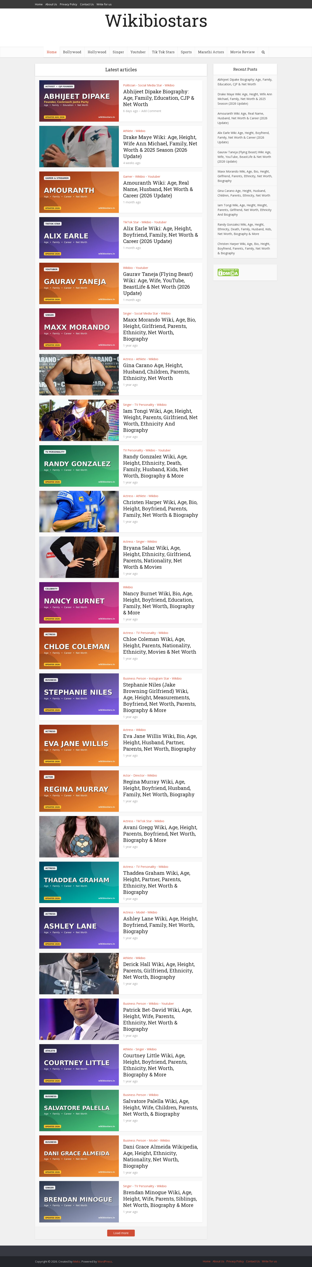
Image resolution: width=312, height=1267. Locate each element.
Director (139, 775)
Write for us (104, 4)
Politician (129, 85)
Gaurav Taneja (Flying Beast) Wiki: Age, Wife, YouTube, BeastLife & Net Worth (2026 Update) (158, 283)
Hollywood (97, 52)
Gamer (127, 176)
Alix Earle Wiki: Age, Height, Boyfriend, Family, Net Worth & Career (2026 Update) (160, 234)
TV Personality (144, 405)
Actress (128, 359)
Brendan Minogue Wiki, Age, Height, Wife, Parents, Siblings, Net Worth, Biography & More (160, 1198)
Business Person (134, 678)
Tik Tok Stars (163, 52)
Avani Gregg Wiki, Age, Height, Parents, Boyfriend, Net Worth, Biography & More (160, 833)
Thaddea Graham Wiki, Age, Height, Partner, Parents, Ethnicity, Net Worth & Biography (156, 882)
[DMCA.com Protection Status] (228, 272)
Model (140, 912)
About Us (51, 4)
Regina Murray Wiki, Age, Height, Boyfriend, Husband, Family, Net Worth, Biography (159, 788)
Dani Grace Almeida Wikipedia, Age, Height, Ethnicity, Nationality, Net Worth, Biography (160, 1156)
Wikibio (169, 85)
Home (39, 4)
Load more (121, 1233)
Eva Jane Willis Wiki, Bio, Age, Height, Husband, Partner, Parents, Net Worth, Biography (160, 742)
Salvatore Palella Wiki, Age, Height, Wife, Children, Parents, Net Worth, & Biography (160, 1107)
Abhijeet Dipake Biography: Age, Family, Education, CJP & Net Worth (158, 98)
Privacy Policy (68, 4)
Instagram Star (159, 678)
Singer (118, 52)
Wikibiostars (156, 20)
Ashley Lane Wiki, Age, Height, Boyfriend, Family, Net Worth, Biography (160, 925)
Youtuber (138, 52)
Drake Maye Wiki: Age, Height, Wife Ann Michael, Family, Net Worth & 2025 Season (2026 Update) (160, 147)
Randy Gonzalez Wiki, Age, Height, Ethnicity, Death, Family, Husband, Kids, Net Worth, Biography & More (155, 466)
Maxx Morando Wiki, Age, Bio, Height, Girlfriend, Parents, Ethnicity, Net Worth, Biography (159, 329)
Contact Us (87, 4)
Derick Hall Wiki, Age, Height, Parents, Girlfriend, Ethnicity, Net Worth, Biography (159, 970)
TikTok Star (131, 222)
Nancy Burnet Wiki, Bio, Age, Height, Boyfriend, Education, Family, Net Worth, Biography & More (159, 603)
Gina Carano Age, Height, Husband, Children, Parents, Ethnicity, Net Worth (156, 371)
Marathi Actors (211, 52)
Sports (186, 52)
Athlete (128, 131)
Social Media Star (150, 85)
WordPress (105, 1261)
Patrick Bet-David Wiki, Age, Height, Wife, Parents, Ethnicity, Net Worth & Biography (157, 1019)
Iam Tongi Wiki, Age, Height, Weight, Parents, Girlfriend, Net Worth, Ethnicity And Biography (160, 420)
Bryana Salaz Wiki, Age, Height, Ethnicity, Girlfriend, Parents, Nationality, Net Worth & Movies (157, 557)
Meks (76, 1261)
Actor (127, 775)
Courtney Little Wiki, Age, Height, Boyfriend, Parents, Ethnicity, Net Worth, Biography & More (155, 1065)
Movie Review (242, 52)
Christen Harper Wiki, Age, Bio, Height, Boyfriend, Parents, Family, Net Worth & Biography (160, 508)
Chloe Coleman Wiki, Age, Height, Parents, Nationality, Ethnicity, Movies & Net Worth (159, 645)
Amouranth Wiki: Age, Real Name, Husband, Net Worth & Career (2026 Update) (158, 189)
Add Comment (151, 111)
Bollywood (72, 52)
